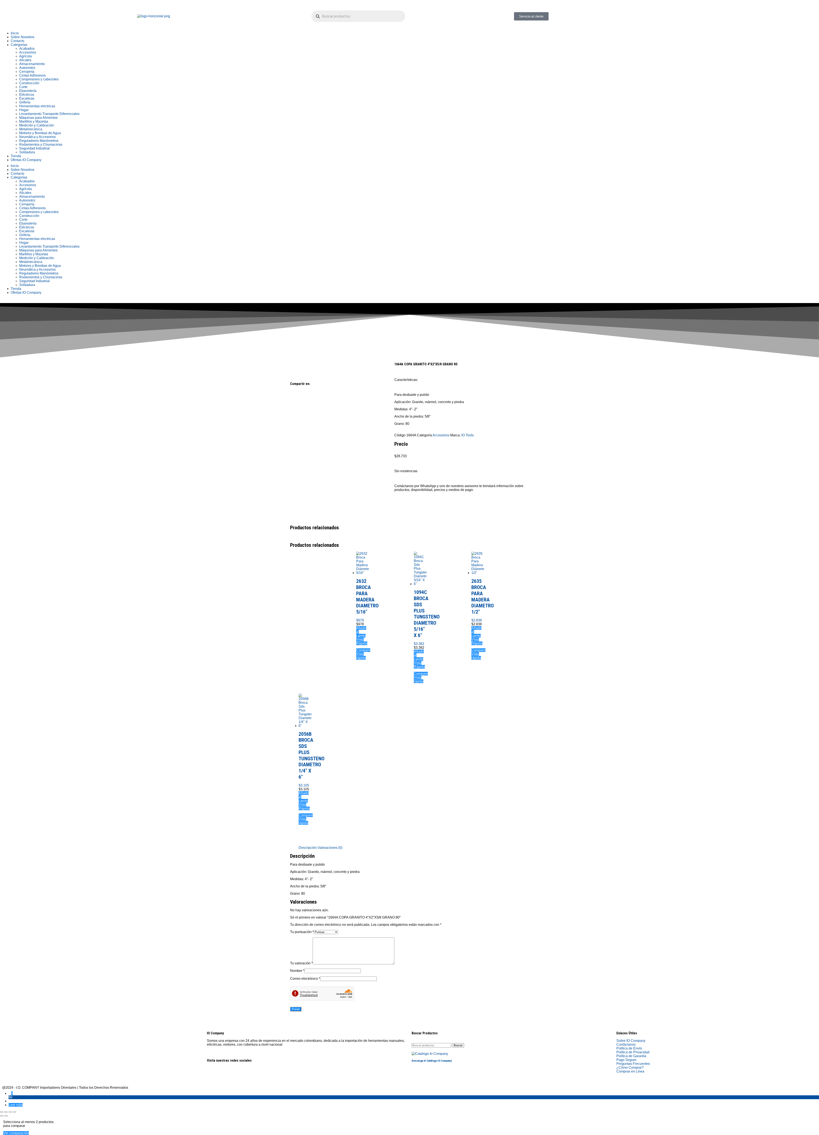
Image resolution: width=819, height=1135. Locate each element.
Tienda (16, 156)
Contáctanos (626, 1044)
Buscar (458, 1045)
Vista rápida (361, 656)
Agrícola (25, 56)
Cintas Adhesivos (32, 75)
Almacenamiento (32, 64)
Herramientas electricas (37, 106)
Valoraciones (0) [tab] (330, 847)
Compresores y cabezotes (39, 79)
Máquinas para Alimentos (38, 117)
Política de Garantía (631, 1056)
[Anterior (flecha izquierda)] (1, 1115)
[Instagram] (633, 15)
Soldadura (27, 152)
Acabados (27, 48)
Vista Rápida (361, 641)
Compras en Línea (630, 1071)
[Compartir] (10, 1112)
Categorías (19, 44)
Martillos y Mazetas (33, 121)
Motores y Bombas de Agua (40, 133)
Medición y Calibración (36, 125)
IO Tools (467, 435)
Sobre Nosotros (22, 37)
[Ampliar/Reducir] (1, 1112)
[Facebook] (621, 15)
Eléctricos (26, 94)
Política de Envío (629, 1048)
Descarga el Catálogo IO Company (432, 1060)
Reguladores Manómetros (38, 140)
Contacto (17, 41)
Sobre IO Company (631, 1040)
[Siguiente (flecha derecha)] (6, 1115)
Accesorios (27, 52)
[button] (291, 392)
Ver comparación (16, 1133)
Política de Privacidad (632, 1052)
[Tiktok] (644, 15)
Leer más (16, 1105)
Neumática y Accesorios (37, 137)
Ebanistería (27, 91)
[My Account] (10, 1101)
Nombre (297, 970)
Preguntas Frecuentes (633, 1063)
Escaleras (26, 98)
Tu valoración (301, 963)
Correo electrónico (305, 978)
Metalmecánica (30, 129)
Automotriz (27, 68)
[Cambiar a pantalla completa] (6, 1112)
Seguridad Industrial (34, 148)
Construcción (29, 83)
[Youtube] (235, 1075)
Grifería (24, 102)
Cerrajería (26, 71)
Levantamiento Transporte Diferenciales (49, 114)
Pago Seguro (626, 1060)
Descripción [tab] (308, 847)
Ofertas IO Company (26, 160)
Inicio (15, 33)
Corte (23, 87)
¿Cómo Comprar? (630, 1067)
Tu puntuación (302, 932)
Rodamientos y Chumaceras (40, 144)
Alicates (25, 60)
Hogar (24, 110)
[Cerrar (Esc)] (14, 1112)
